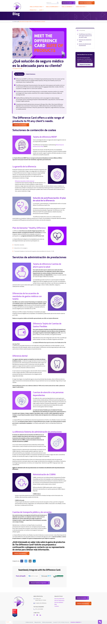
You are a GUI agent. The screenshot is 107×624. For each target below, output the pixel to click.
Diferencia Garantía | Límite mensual (24, 181)
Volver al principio (75, 622)
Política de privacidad (47, 622)
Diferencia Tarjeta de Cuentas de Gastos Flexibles (47, 325)
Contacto (56, 606)
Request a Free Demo (85, 64)
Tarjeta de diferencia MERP (45, 136)
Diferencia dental (20, 355)
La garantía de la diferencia (24, 166)
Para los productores (59, 598)
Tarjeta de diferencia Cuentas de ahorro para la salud (47, 265)
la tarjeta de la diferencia (40, 603)
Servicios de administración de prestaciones (85, 44)
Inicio (13, 21)
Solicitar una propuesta (85, 3)
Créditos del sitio (29, 622)
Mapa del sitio (38, 622)
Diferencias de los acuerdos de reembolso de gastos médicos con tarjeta (27, 296)
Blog (17, 21)
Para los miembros (58, 602)
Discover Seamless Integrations (38, 583)
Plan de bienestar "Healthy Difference (29, 227)
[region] (85, 40)
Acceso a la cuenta (67, 3)
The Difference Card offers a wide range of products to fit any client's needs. (85, 35)
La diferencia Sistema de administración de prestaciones (37, 431)
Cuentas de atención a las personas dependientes (48, 394)
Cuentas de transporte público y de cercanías (32, 512)
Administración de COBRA (44, 474)
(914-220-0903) (39, 609)
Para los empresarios (59, 600)
